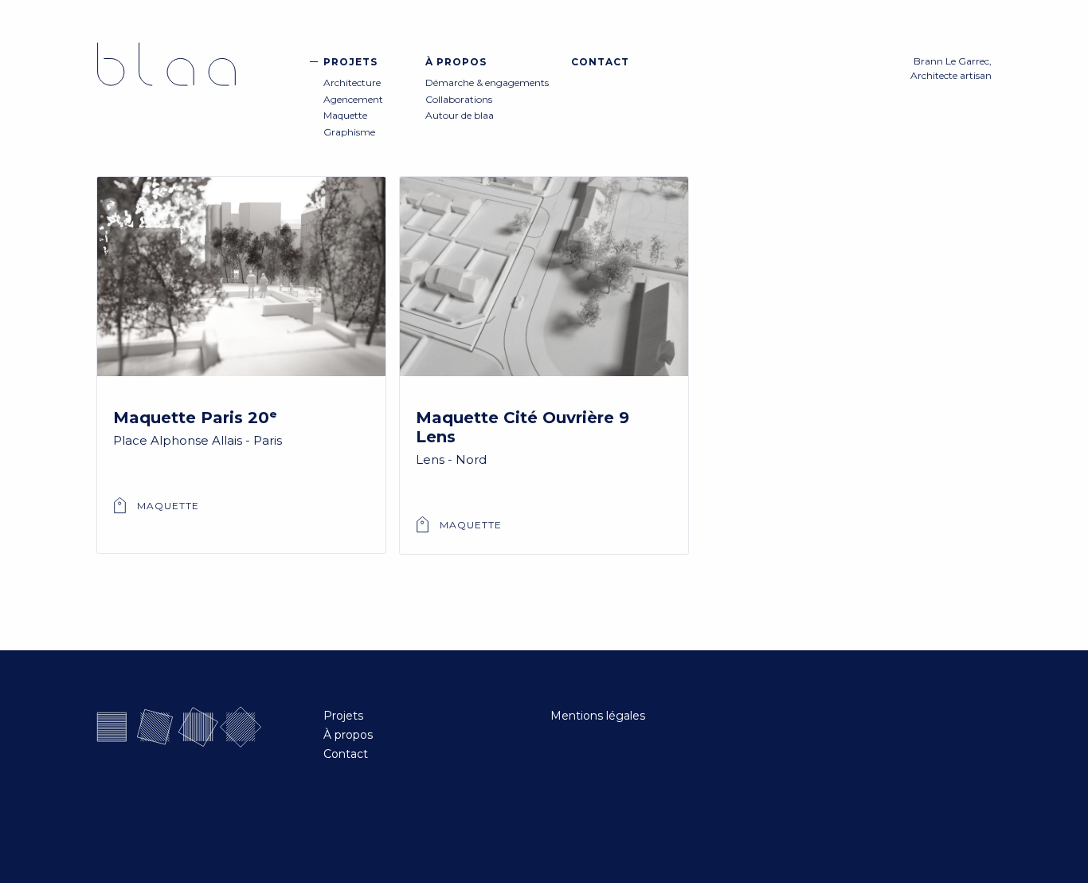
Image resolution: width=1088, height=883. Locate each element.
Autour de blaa (459, 115)
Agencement (353, 99)
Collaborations (458, 99)
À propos (456, 62)
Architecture (352, 82)
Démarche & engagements (487, 82)
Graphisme (349, 132)
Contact (600, 62)
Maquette (345, 115)
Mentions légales (597, 715)
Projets (350, 62)
